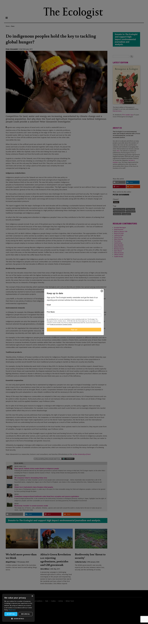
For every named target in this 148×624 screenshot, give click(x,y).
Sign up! (74, 329)
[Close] (102, 291)
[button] (18, 619)
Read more (12, 610)
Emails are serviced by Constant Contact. (61, 324)
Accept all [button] (11, 614)
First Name (51, 312)
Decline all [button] (25, 614)
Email (49, 304)
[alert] (18, 608)
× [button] (32, 596)
